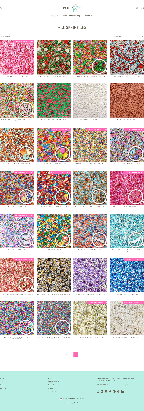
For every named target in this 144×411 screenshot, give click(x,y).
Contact (3, 388)
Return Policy (53, 385)
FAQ (1, 382)
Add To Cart (17, 159)
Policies (51, 378)
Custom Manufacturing (70, 16)
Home (2, 378)
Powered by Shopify (72, 403)
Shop (53, 16)
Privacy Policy (53, 388)
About (2, 385)
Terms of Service (54, 391)
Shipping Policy (53, 382)
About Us (89, 16)
